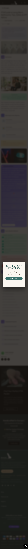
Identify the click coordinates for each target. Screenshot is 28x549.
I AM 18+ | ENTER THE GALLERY (14, 278)
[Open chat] (25, 546)
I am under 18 (14, 282)
